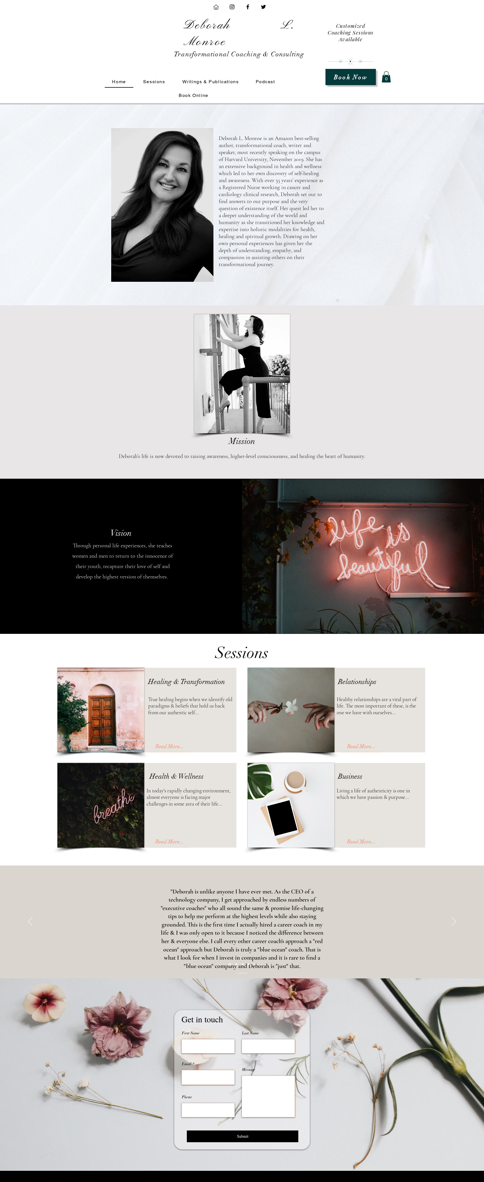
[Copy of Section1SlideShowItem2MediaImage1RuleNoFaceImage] (249, 964)
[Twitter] (263, 7)
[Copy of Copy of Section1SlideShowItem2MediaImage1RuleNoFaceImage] (255, 964)
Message (248, 1069)
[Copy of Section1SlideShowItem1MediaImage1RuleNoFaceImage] (230, 964)
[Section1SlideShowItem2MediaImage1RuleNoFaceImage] (242, 964)
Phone (187, 1097)
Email (186, 1064)
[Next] (454, 922)
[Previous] (30, 922)
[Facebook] (248, 7)
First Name (190, 1033)
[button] (386, 77)
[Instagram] (232, 7)
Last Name (250, 1033)
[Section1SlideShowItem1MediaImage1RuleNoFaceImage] (236, 964)
